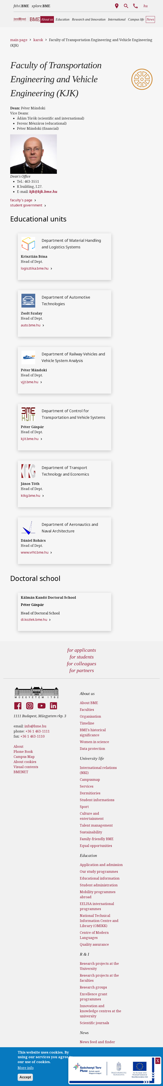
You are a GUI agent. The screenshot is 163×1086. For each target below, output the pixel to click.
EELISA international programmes (97, 906)
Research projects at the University (99, 966)
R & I (84, 954)
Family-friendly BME (97, 839)
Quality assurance (94, 944)
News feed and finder (97, 1042)
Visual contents (26, 766)
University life (92, 758)
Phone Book (23, 751)
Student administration (99, 885)
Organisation (90, 716)
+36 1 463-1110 (32, 736)
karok (38, 40)
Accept (25, 1077)
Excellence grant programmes (93, 996)
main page (18, 40)
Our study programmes (99, 871)
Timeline (87, 723)
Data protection (92, 748)
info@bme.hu (35, 726)
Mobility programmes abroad (97, 894)
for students (82, 657)
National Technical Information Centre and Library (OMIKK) (99, 920)
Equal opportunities (96, 845)
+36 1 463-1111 (37, 731)
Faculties (87, 709)
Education (88, 855)
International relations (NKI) (98, 770)
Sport (84, 806)
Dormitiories (90, 793)
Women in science (94, 741)
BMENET (21, 772)
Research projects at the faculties (99, 978)
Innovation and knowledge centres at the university (100, 1011)
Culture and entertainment (92, 816)
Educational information (99, 878)
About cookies (25, 761)
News (84, 1032)
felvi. (21, 6)
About (18, 746)
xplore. (41, 6)
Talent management (96, 825)
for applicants (81, 650)
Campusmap (90, 779)
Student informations (97, 800)
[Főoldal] (36, 692)
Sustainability (91, 832)
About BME (89, 702)
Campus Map (24, 756)
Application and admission (101, 864)
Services (86, 786)
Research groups (93, 987)
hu (145, 6)
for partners (81, 670)
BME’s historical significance (93, 732)
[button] (47, 19)
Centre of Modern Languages (94, 935)
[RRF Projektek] (112, 1070)
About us (87, 693)
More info (26, 1067)
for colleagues (81, 663)
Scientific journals (94, 1023)
